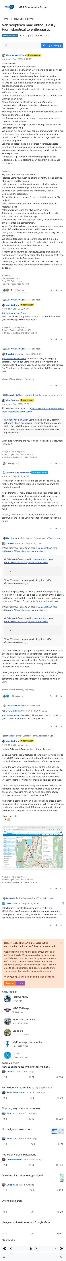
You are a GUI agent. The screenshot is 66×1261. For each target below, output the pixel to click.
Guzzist (11, 1071)
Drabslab (10, 354)
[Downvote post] (61, 290)
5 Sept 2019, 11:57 (32, 543)
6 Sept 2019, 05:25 (38, 711)
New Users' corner (10, 36)
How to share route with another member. (26, 1066)
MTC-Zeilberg (12, 711)
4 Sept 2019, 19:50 (33, 354)
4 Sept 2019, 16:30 (20, 309)
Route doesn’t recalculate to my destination (27, 1087)
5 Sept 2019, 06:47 (20, 476)
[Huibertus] (4, 1159)
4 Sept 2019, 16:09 (20, 59)
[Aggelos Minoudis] (4, 1092)
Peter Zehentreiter (16, 1092)
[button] (4, 1257)
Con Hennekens (15, 1159)
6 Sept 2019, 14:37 (19, 745)
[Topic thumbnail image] (57, 1131)
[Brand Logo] (9, 7)
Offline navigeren (12, 1200)
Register (10, 983)
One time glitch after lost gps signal (22, 1175)
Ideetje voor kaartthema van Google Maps (26, 1222)
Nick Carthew (12, 305)
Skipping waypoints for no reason (21, 1108)
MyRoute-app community (18, 472)
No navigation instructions (17, 1129)
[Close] (60, 943)
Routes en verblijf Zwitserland (19, 1154)
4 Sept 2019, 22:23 (20, 404)
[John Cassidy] (4, 1071)
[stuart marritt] (4, 1113)
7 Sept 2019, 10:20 (30, 903)
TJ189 (8, 903)
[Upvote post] (50, 290)
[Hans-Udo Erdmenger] (4, 1138)
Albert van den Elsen (16, 55)
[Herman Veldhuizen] (4, 1185)
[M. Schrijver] (4, 1227)
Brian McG (12, 1113)
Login (20, 983)
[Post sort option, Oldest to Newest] (6, 45)
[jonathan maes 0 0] (4, 1206)
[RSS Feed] (47, 35)
